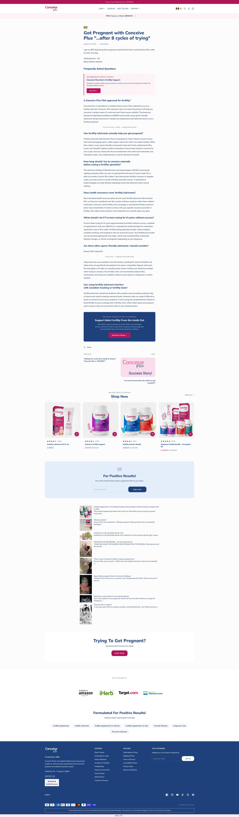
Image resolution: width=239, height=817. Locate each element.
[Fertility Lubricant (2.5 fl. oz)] (62, 420)
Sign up (188, 758)
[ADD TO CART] (77, 434)
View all (188, 395)
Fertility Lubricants (82, 726)
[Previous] (101, 2)
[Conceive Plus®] (51, 8)
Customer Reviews (101, 780)
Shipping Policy (128, 756)
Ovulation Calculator (102, 763)
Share (89, 347)
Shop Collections (101, 759)
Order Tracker (99, 752)
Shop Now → (93, 90)
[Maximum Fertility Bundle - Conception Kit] (176, 420)
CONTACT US (50, 776)
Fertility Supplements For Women (107, 726)
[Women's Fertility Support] (100, 420)
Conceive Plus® (189, 805)
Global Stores (99, 777)
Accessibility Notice (130, 763)
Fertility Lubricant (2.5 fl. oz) (58, 444)
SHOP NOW (119, 653)
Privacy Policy (128, 766)
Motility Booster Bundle (132, 444)
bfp (85, 27)
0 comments (104, 44)
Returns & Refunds (130, 770)
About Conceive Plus (102, 770)
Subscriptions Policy (130, 752)
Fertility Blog (99, 766)
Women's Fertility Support (95, 444)
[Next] (138, 2)
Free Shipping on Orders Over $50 (119, 2)
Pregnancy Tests (179, 726)
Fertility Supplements (61, 726)
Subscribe (137, 489)
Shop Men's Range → (119, 335)
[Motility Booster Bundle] (138, 420)
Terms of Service (129, 759)
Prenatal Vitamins (160, 726)
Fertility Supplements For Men (137, 726)
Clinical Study (99, 773)
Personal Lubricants (119, 732)
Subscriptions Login (102, 756)
